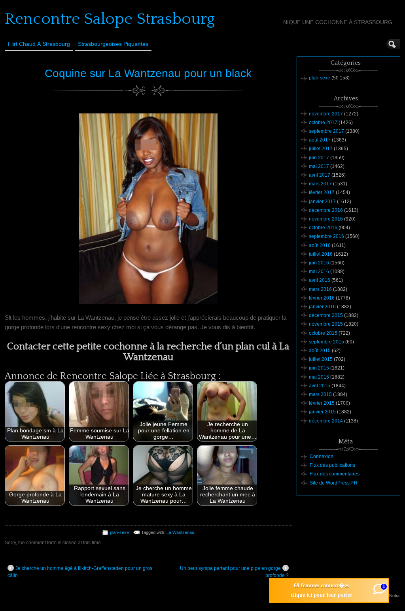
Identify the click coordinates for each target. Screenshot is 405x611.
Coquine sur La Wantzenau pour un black (148, 73)
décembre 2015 (326, 315)
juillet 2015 (321, 359)
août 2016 (320, 245)
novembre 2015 (326, 324)
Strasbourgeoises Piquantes (113, 44)
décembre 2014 (326, 421)
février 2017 (322, 192)
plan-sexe (119, 532)
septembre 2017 (326, 131)
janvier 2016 (322, 306)
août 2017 (320, 140)
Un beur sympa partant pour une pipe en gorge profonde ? (234, 572)
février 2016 (322, 298)
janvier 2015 (322, 412)
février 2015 (322, 403)
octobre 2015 (323, 333)
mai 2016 (319, 271)
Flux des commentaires (335, 474)
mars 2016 (320, 289)
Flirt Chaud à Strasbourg (39, 44)
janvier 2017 (322, 201)
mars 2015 (320, 394)
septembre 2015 (326, 342)
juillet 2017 (321, 148)
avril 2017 (319, 175)
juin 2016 (319, 263)
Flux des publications (332, 465)
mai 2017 (319, 166)
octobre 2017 (323, 122)
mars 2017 (320, 184)
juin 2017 (319, 157)
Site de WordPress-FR (334, 483)
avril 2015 (319, 385)
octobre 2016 (323, 227)
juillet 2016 (321, 254)
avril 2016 (319, 280)
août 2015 (320, 350)
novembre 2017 (326, 114)
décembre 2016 (326, 210)
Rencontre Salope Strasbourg (110, 19)
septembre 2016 (326, 236)
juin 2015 (319, 368)
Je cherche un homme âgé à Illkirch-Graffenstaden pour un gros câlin (80, 572)
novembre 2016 (326, 219)
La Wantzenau (180, 532)
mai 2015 (319, 377)
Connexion (321, 456)
